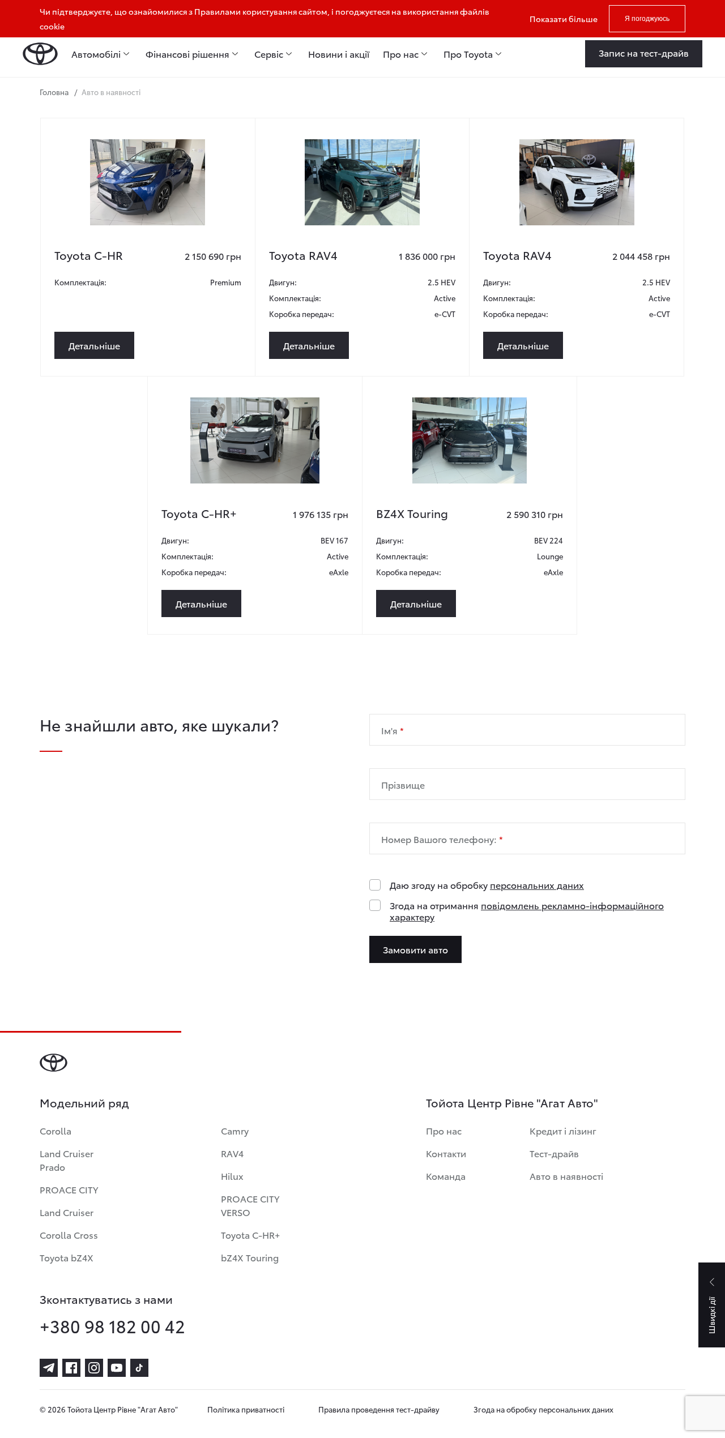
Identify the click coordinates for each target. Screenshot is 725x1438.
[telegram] (49, 1368)
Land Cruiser (66, 1211)
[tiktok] (139, 1368)
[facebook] (71, 1368)
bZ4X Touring (250, 1257)
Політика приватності (245, 1409)
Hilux (232, 1175)
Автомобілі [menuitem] (96, 54)
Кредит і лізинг (563, 1130)
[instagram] (94, 1368)
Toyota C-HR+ (250, 1234)
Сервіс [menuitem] (268, 54)
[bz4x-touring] (469, 440)
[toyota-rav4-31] (576, 182)
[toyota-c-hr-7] (254, 440)
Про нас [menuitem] (401, 54)
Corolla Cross (69, 1234)
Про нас (444, 1130)
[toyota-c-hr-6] (147, 182)
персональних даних (537, 884)
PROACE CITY (69, 1189)
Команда (446, 1175)
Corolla (55, 1130)
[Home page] (40, 53)
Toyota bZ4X (66, 1257)
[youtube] (117, 1368)
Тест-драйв (554, 1152)
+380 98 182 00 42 (112, 1326)
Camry (235, 1130)
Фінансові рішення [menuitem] (187, 54)
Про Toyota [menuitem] (468, 54)
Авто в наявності (566, 1175)
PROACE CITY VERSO (250, 1205)
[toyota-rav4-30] (362, 182)
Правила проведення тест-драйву (379, 1409)
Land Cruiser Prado (66, 1159)
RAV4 (232, 1152)
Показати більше (564, 18)
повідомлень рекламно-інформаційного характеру (527, 910)
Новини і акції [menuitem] (338, 54)
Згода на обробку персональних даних (543, 1409)
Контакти (446, 1152)
